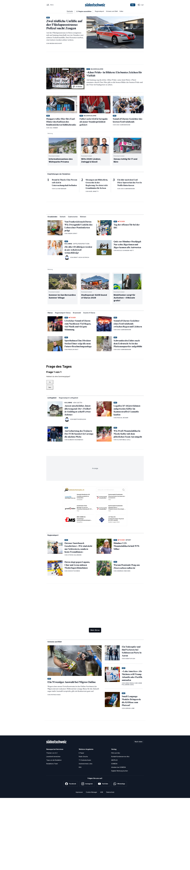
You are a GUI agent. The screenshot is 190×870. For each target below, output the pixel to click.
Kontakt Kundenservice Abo (120, 756)
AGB (101, 792)
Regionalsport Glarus (63, 313)
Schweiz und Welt (112, 11)
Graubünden (52, 217)
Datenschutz (110, 792)
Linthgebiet (52, 398)
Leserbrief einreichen (53, 756)
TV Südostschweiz (85, 760)
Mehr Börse (95, 630)
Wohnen (83, 217)
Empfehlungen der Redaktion (59, 174)
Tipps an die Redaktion (54, 760)
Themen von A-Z (51, 753)
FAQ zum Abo (115, 753)
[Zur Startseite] (95, 4)
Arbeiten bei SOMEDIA (118, 767)
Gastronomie (73, 217)
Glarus (50, 313)
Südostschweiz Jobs (85, 764)
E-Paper (81, 753)
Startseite (70, 11)
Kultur (121, 11)
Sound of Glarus (89, 313)
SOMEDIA (114, 764)
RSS (80, 767)
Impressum (79, 792)
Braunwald (77, 313)
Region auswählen (84, 11)
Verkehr (63, 217)
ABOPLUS (114, 760)
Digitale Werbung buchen (119, 771)
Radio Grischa (83, 756)
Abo (132, 5)
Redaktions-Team (52, 764)
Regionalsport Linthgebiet (68, 398)
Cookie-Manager (91, 792)
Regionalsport (99, 11)
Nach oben (138, 741)
